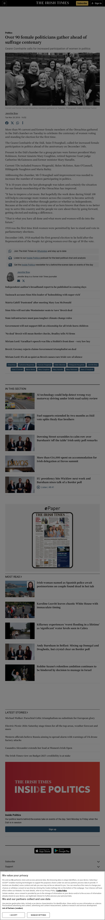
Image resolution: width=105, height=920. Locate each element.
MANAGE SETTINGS (38, 915)
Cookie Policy (61, 891)
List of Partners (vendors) (12, 908)
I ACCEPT (13, 915)
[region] (52, 895)
